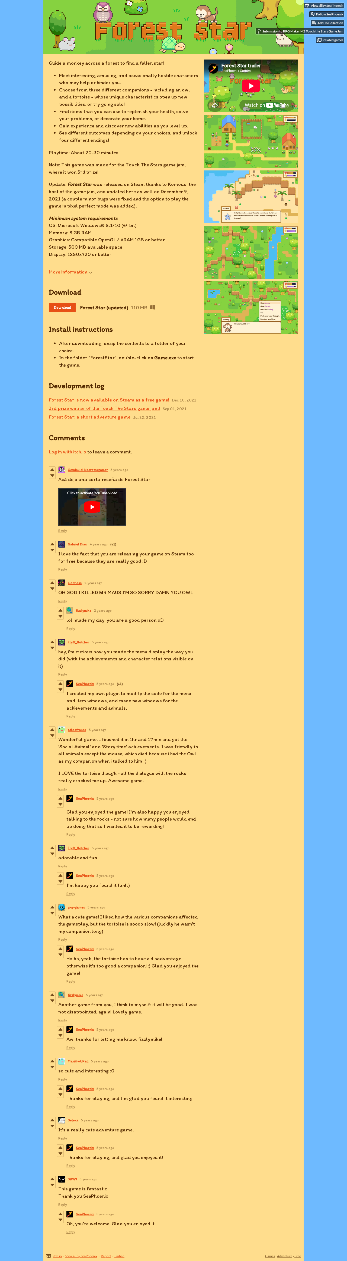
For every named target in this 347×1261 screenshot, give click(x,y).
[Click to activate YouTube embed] (92, 507)
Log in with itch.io (67, 452)
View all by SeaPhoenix (81, 1256)
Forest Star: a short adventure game (89, 417)
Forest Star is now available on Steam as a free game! (109, 400)
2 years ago (103, 610)
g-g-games (76, 907)
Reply (62, 531)
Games (270, 1256)
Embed (119, 1256)
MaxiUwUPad (78, 1061)
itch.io (57, 1256)
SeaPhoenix (85, 684)
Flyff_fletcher (78, 642)
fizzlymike (83, 610)
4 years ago (98, 544)
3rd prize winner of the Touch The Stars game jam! (104, 408)
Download (62, 307)
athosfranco (77, 730)
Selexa (73, 1120)
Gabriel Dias (77, 544)
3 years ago (119, 470)
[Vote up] (52, 470)
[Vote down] (52, 476)
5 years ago (101, 642)
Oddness (75, 583)
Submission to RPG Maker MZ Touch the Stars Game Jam (302, 31)
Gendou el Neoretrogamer (88, 470)
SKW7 (72, 1179)
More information (68, 272)
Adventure (284, 1256)
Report (106, 1256)
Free (297, 1256)
